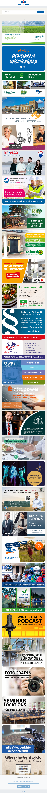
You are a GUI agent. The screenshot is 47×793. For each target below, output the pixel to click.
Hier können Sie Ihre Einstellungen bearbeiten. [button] (23, 781)
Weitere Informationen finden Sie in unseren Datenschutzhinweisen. (23, 783)
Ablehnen (20, 786)
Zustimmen (26, 786)
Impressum (23, 791)
